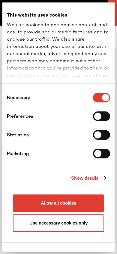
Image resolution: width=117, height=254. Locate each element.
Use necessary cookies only (58, 222)
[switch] (101, 116)
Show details (84, 178)
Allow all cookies (58, 203)
